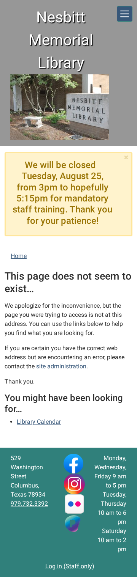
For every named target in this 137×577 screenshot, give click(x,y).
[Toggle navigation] (124, 14)
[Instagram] (74, 483)
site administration (61, 366)
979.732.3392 (29, 503)
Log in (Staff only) (69, 566)
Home (19, 255)
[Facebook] (73, 463)
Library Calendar (39, 421)
